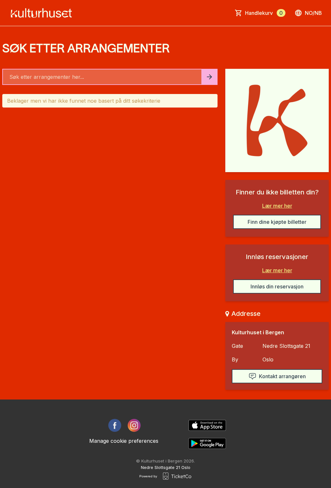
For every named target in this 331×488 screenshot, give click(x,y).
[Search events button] (209, 77)
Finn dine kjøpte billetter (277, 222)
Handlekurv (264, 13)
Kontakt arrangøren (282, 376)
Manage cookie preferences (123, 441)
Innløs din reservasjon (277, 286)
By (235, 359)
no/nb (313, 13)
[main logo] (43, 13)
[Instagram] (134, 425)
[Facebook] (114, 425)
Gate (237, 346)
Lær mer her (277, 205)
